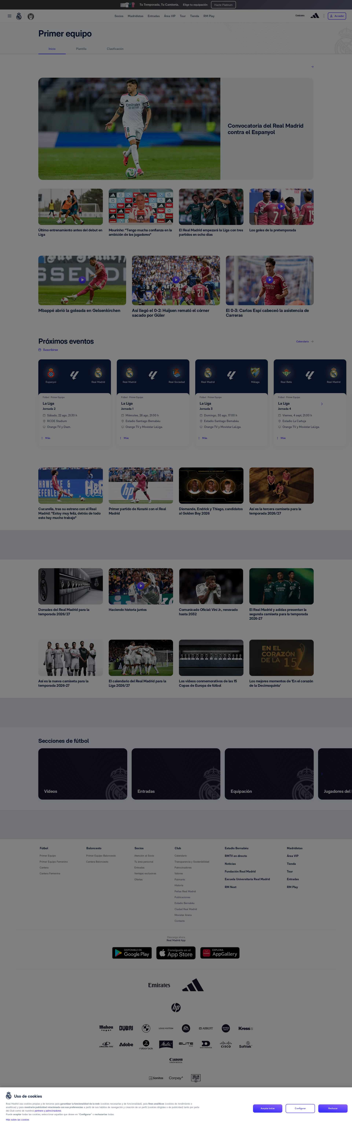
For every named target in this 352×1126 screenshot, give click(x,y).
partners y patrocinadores (48, 1111)
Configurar (300, 1108)
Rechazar (333, 1108)
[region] (176, 1106)
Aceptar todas (268, 1108)
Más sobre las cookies (17, 1119)
